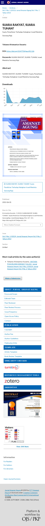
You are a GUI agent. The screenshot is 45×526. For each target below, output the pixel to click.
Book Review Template (13, 356)
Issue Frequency (11, 312)
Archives (12, 8)
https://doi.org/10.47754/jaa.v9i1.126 (20, 51)
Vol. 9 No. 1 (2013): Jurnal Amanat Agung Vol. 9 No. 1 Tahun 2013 (21, 11)
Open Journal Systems (12, 479)
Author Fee (9, 334)
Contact (8, 321)
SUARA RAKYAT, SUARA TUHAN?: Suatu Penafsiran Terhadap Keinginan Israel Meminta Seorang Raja (20, 187)
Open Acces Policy (12, 316)
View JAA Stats (22, 447)
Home (4, 8)
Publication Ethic (11, 343)
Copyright (8, 330)
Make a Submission (12, 278)
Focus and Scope (11, 294)
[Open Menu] (2, 2)
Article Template (11, 352)
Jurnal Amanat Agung (13, 490)
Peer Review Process (13, 307)
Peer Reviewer (10, 303)
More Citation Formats (12, 225)
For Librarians (8, 469)
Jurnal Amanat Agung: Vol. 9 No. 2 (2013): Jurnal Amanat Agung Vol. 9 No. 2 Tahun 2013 (22, 266)
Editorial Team (10, 298)
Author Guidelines (11, 338)
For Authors (8, 465)
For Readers (8, 461)
